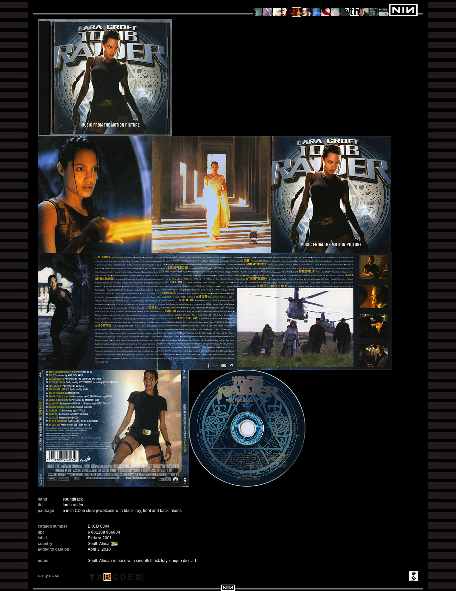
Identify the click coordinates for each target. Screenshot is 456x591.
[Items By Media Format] (335, 9)
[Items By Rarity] (384, 9)
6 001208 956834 (104, 532)
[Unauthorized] (258, 9)
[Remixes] (277, 9)
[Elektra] (412, 575)
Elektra (94, 538)
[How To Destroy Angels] (316, 9)
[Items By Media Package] (345, 9)
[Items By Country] (325, 9)
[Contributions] (287, 9)
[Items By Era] (374, 9)
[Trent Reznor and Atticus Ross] (306, 9)
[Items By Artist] (364, 9)
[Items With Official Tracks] (267, 9)
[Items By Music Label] (355, 9)
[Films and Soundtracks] (296, 9)
